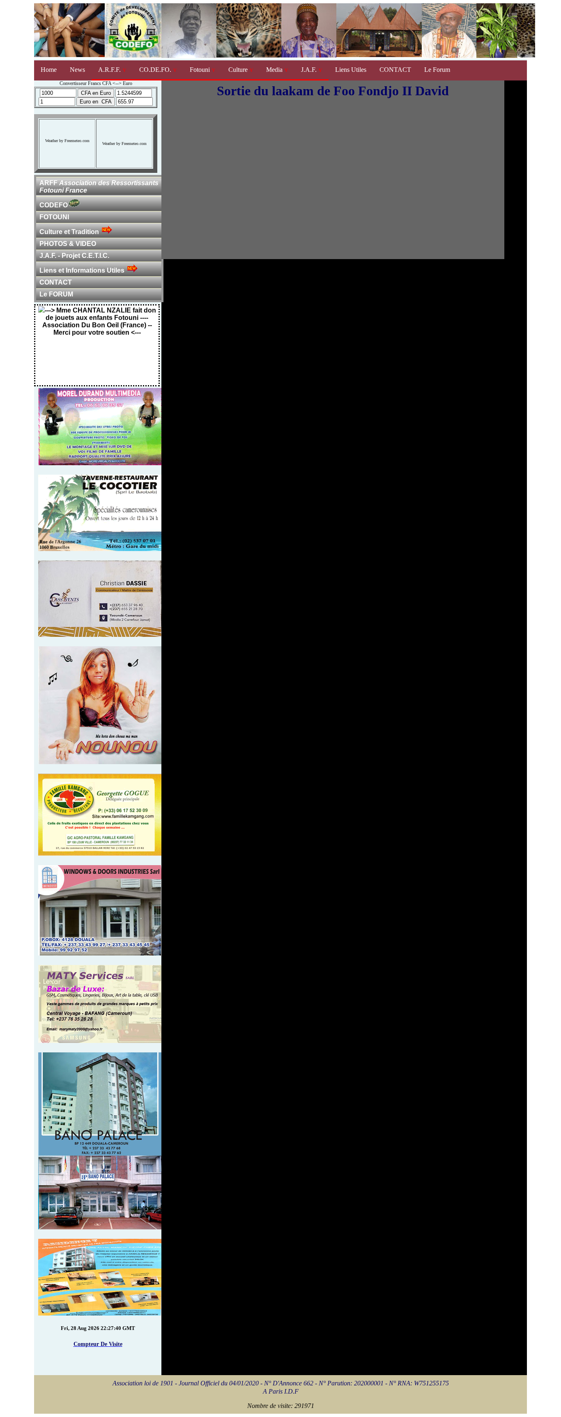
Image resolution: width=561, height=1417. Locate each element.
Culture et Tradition (69, 231)
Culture (238, 69)
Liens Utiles (350, 69)
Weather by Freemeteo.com (67, 140)
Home (49, 69)
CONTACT (395, 69)
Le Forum (437, 69)
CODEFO (53, 205)
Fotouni (200, 69)
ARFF (99, 186)
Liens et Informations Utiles (81, 270)
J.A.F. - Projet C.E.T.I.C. (74, 255)
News (77, 69)
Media (274, 69)
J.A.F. (309, 69)
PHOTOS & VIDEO (67, 243)
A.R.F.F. (109, 69)
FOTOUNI (54, 217)
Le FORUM (56, 294)
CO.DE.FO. (155, 69)
